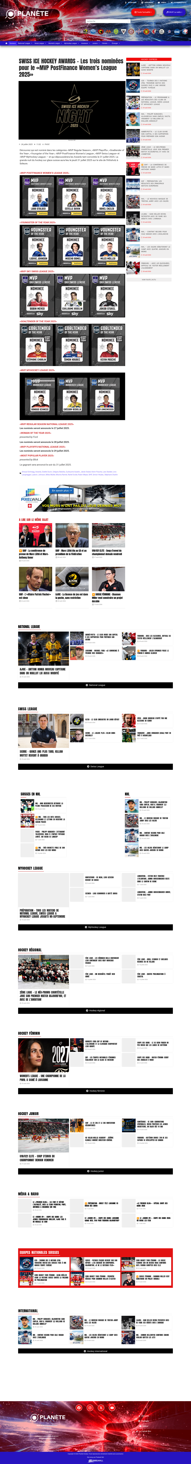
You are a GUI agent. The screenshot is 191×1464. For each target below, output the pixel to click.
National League (24, 43)
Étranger (115, 43)
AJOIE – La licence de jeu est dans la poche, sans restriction (71, 596)
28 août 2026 (147, 271)
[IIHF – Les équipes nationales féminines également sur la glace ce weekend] (77, 1060)
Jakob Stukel (86, 472)
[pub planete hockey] (72, 498)
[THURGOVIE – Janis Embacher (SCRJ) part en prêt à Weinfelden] (129, 735)
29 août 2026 (147, 73)
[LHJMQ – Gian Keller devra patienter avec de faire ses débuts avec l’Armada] (133, 218)
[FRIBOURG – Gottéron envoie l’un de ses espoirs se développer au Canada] (129, 1140)
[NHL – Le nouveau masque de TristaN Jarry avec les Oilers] (133, 202)
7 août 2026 (142, 884)
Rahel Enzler (72, 475)
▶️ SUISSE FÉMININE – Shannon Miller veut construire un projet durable (107, 598)
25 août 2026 (26, 759)
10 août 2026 (26, 919)
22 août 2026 (143, 723)
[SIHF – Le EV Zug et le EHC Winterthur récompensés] (77, 1125)
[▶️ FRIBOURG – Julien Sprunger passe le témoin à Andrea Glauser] (129, 653)
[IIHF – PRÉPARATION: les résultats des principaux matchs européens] (133, 185)
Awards (38, 472)
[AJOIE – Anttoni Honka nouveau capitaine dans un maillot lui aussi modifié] (133, 69)
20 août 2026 (38, 1224)
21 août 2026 (91, 738)
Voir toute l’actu (149, 280)
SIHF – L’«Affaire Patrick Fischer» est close (35, 596)
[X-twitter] (101, 1407)
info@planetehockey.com (47, 1438)
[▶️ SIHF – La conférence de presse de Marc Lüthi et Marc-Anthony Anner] (133, 169)
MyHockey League (70, 43)
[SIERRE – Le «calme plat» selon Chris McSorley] (77, 735)
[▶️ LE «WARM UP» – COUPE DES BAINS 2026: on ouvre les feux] (129, 1220)
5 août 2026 (142, 898)
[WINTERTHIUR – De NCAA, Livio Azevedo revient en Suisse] (77, 880)
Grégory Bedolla (59, 472)
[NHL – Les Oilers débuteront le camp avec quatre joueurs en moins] (133, 251)
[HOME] (6, 43)
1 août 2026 (41, 839)
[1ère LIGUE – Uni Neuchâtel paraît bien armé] (77, 976)
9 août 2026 (91, 966)
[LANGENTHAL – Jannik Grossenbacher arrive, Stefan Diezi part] (129, 895)
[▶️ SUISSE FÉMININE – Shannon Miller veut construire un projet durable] (128, 1279)
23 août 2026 (143, 1048)
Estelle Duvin (47, 472)
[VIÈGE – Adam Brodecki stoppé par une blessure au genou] (129, 721)
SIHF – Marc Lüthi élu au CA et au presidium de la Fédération (71, 552)
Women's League (54, 43)
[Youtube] (112, 1407)
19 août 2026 (90, 1223)
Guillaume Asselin (73, 472)
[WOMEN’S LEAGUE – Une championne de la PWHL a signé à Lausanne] (43, 1055)
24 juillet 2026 (143, 1143)
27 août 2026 (26, 1163)
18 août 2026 (91, 1143)
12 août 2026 (41, 825)
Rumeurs (13, 43)
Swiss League (39, 43)
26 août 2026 (91, 1128)
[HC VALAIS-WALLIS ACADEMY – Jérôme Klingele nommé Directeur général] (77, 1140)
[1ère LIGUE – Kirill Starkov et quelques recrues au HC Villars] (129, 962)
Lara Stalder (107, 472)
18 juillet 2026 (143, 964)
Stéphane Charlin (111, 475)
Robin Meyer (83, 475)
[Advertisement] (148, 298)
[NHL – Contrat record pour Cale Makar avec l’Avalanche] (133, 234)
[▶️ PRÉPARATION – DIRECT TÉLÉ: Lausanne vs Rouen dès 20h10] (77, 1206)
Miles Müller (50, 475)
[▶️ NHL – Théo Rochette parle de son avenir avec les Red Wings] (27, 850)
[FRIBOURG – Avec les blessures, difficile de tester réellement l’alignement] (133, 267)
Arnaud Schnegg (28, 472)
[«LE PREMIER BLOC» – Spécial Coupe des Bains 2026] (129, 1206)
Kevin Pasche (97, 472)
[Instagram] (90, 1407)
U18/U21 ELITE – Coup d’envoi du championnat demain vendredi (107, 552)
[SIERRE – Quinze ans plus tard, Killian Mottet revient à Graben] (43, 731)
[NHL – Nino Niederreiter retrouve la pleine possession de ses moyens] (27, 806)
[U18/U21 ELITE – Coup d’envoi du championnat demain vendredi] (43, 1136)
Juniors (95, 43)
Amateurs (84, 43)
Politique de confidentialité (47, 1442)
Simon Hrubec (98, 475)
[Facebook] (79, 1407)
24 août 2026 (91, 1049)
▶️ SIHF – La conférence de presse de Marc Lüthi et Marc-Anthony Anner (34, 554)
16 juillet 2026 (91, 979)
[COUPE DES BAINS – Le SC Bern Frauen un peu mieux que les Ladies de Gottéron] (129, 1045)
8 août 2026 (91, 883)
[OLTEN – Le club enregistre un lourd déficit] (77, 721)
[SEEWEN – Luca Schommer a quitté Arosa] (77, 895)
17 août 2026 (142, 1223)
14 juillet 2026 (41, 853)
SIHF (90, 475)
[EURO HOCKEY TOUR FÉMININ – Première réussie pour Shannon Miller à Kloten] (77, 1279)
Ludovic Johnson (38, 475)
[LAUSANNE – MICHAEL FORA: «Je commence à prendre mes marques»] (77, 653)
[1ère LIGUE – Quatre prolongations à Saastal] (129, 976)
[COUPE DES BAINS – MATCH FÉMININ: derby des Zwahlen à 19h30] (129, 1060)
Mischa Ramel (61, 475)
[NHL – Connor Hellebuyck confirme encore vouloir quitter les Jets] (128, 1337)
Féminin (104, 43)
